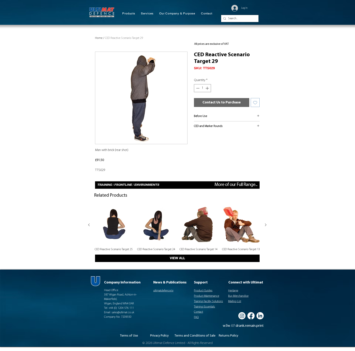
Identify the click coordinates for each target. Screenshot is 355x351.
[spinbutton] (202, 88)
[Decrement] (197, 88)
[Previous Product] (89, 225)
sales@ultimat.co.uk (122, 312)
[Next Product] (265, 225)
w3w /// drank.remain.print (243, 326)
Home (98, 38)
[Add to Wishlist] (255, 102)
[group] (177, 228)
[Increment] (207, 88)
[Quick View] (113, 225)
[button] (128, 13)
